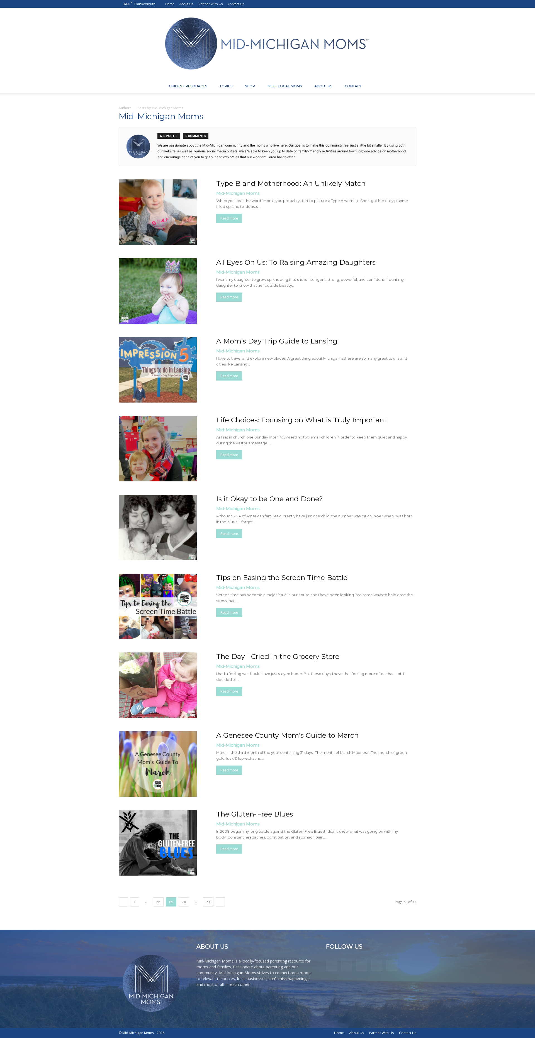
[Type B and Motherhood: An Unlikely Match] (158, 212)
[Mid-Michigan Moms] (267, 43)
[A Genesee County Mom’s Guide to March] (158, 764)
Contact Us (236, 4)
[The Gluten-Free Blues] (158, 843)
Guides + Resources (188, 86)
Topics (226, 86)
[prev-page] (123, 902)
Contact (353, 86)
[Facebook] (375, 4)
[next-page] (220, 902)
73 (208, 902)
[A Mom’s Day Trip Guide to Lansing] (158, 370)
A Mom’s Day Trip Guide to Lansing (276, 341)
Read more (229, 218)
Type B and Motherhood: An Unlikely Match (291, 183)
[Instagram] (384, 4)
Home (169, 4)
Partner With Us (210, 4)
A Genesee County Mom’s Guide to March (287, 735)
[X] (403, 4)
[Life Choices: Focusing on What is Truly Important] (158, 448)
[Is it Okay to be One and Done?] (158, 527)
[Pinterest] (394, 4)
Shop (250, 86)
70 (184, 902)
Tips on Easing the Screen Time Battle (281, 577)
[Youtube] (412, 4)
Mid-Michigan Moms (237, 193)
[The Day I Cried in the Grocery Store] (158, 685)
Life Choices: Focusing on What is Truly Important (301, 420)
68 (158, 902)
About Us (186, 4)
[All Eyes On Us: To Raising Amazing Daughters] (158, 291)
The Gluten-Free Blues (254, 814)
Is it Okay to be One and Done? (269, 498)
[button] (409, 86)
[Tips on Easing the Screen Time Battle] (158, 606)
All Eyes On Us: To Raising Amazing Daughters (296, 262)
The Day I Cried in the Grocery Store (277, 656)
